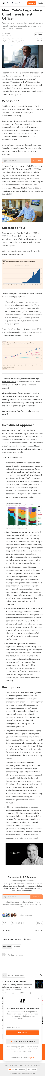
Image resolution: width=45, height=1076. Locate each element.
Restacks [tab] (17, 947)
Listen (40, 34)
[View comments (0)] (13, 40)
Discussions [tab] (19, 975)
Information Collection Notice (24, 904)
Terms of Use (33, 902)
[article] (22, 987)
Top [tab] (4, 975)
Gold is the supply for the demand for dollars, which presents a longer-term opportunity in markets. (17, 985)
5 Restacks (28, 915)
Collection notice (35, 1065)
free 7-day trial (23, 411)
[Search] (41, 975)
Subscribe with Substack (24, 1041)
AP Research (6, 33)
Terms (27, 1065)
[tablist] (12, 946)
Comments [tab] (7, 947)
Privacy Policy (26, 1051)
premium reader (9, 381)
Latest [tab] (10, 975)
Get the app (32, 1069)
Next (37, 931)
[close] (38, 998)
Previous (9, 931)
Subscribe (31, 3)
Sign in (40, 3)
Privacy (21, 1065)
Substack (13, 1073)
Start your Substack (18, 1069)
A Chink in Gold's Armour (14, 981)
